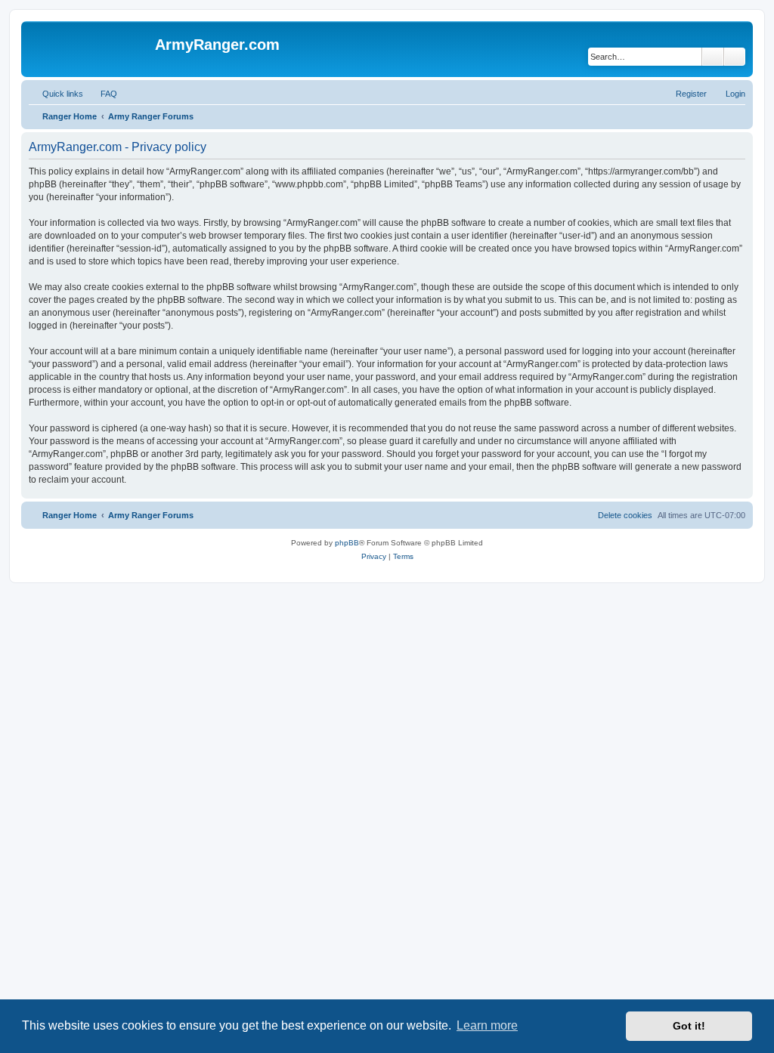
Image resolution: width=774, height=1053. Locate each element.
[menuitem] (102, 94)
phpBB (347, 543)
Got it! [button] (689, 1026)
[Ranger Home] (90, 49)
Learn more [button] (487, 1025)
